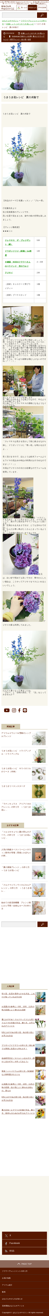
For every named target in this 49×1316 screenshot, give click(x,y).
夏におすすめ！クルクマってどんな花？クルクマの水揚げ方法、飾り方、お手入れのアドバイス (18, 1022)
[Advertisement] (24, 953)
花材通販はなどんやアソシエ (13, 1306)
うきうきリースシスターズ (13, 786)
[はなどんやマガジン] (7, 7)
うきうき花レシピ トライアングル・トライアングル (16, 752)
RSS (12, 1251)
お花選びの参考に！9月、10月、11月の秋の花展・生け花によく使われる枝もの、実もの (18, 1087)
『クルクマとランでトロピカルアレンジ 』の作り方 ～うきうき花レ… (16, 888)
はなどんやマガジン (20, 1313)
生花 (29, 39)
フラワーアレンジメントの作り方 (15, 1271)
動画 (3, 1292)
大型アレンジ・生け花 (18, 39)
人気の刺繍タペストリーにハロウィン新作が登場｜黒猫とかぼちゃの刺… (16, 852)
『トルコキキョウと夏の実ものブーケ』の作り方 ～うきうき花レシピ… (16, 835)
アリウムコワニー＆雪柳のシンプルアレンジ (16, 734)
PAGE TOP (27, 1264)
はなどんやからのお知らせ (12, 1299)
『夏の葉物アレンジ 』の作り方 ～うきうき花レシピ (16, 868)
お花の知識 (6, 1278)
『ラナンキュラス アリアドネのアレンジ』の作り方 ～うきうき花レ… (16, 807)
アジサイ (9, 273)
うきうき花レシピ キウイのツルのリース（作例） (16, 769)
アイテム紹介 (7, 1285)
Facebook (15, 1243)
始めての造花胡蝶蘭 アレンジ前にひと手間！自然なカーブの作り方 (16, 905)
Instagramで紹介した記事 (22, 36)
